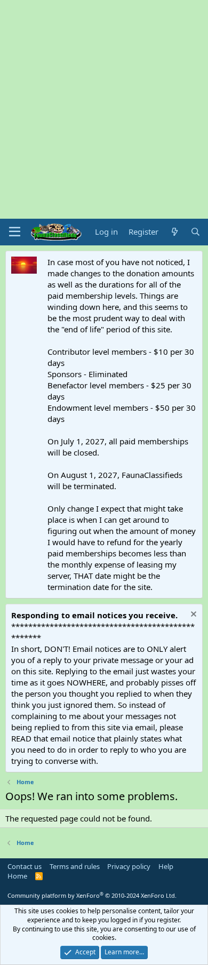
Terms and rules (75, 866)
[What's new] (174, 232)
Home (17, 876)
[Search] (195, 232)
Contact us (24, 866)
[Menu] (14, 232)
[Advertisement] (104, 109)
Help (165, 866)
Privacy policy (128, 866)
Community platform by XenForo (92, 895)
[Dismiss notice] (192, 615)
